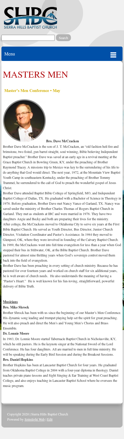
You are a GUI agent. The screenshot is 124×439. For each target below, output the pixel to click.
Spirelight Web (35, 419)
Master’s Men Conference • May (31, 90)
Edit (49, 419)
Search (63, 37)
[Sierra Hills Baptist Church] (30, 17)
